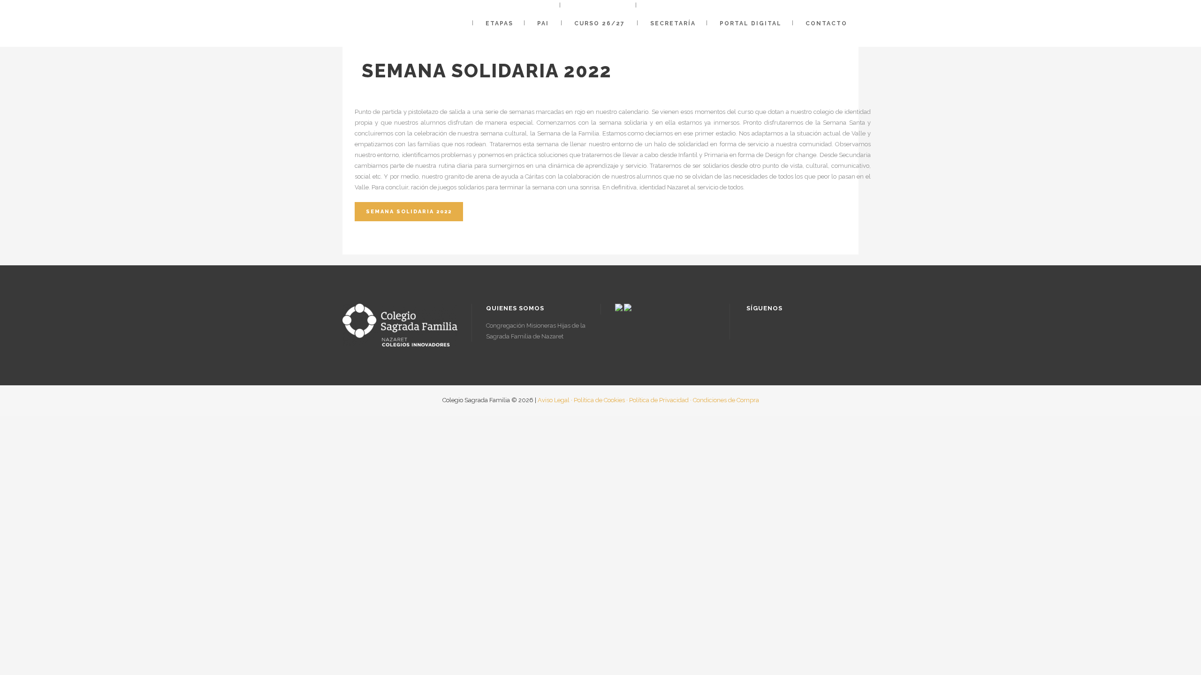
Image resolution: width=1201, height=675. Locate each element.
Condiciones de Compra (726, 400)
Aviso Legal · (555, 400)
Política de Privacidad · (660, 400)
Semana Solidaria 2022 (409, 212)
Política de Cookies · (601, 400)
